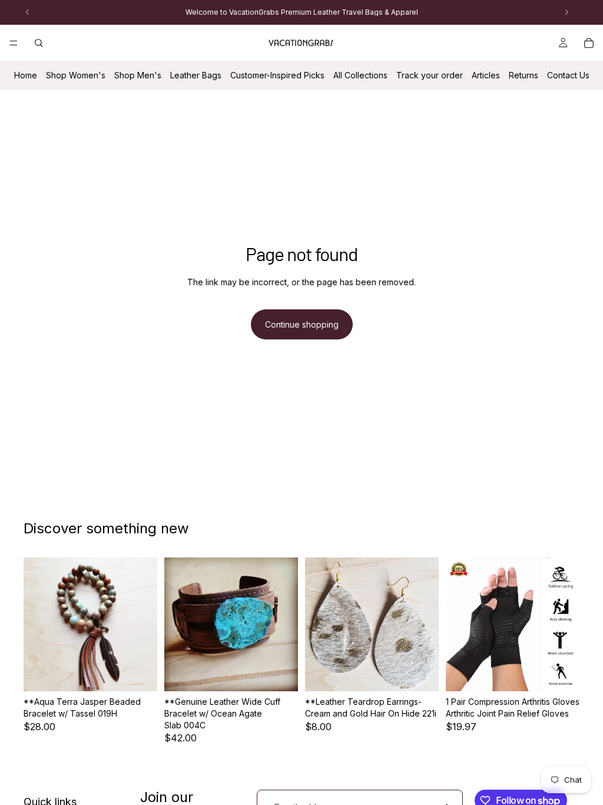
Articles (486, 75)
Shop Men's (137, 75)
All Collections (360, 75)
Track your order (429, 75)
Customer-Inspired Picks (277, 75)
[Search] (39, 43)
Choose (430, 673)
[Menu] (13, 43)
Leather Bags (195, 75)
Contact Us (568, 75)
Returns (523, 75)
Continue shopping (302, 324)
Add (149, 673)
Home (25, 75)
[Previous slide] (36, 625)
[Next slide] (144, 625)
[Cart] (589, 43)
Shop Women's (75, 75)
